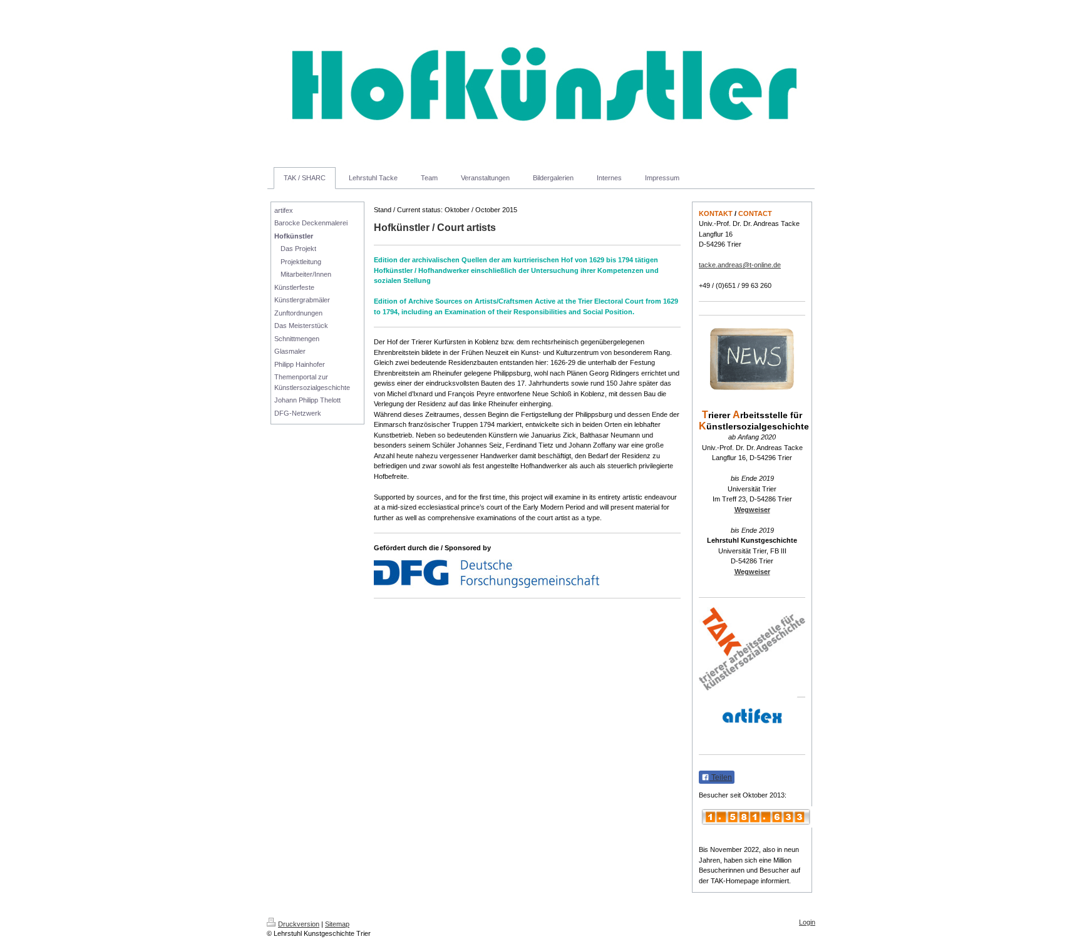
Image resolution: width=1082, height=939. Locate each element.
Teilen (720, 777)
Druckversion (298, 924)
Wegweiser (752, 509)
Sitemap (337, 924)
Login (807, 922)
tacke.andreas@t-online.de (740, 265)
